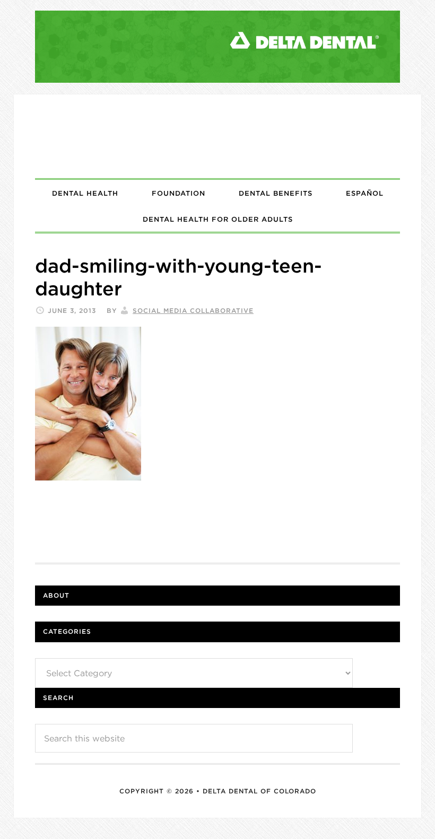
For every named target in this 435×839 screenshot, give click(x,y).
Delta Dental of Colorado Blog (217, 136)
